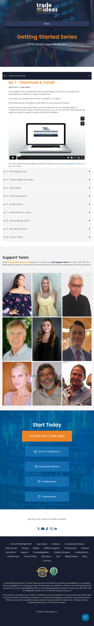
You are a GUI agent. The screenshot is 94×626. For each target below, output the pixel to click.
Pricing (25, 548)
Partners (85, 548)
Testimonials (13, 556)
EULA (58, 556)
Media (36, 548)
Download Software (74, 544)
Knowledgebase (41, 552)
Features (56, 544)
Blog (85, 556)
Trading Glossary (62, 552)
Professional (70, 548)
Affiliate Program (52, 548)
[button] (38, 528)
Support (24, 552)
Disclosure (46, 556)
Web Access (11, 548)
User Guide (42, 544)
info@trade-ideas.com (18, 262)
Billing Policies (71, 556)
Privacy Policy (30, 556)
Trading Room (81, 552)
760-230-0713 (85, 588)
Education (11, 552)
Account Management (21, 543)
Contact (47, 560)
